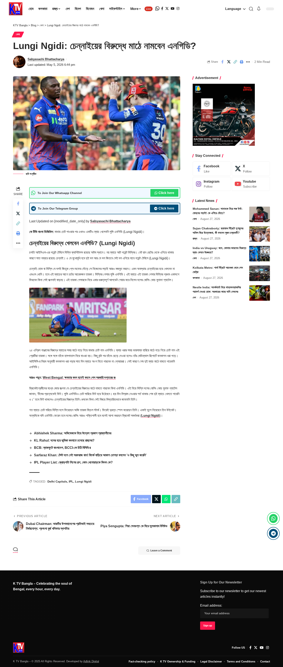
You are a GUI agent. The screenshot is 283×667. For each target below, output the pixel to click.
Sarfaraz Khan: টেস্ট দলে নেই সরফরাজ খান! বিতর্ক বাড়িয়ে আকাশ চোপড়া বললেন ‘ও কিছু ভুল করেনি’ (90, 455)
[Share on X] (229, 62)
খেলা (18, 34)
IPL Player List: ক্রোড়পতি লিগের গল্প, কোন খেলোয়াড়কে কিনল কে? (73, 462)
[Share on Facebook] (222, 62)
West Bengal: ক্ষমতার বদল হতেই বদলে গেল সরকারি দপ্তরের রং (79, 377)
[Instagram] (177, 8)
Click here (166, 193)
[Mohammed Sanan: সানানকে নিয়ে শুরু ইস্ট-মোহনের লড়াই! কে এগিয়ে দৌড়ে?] (259, 214)
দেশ (194, 297)
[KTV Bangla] (18, 647)
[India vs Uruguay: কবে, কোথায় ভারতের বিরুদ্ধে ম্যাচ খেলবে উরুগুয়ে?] (259, 253)
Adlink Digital (91, 661)
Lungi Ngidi (150, 415)
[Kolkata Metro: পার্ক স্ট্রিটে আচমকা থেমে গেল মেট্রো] (259, 273)
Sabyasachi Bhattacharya (46, 59)
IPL (71, 481)
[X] (167, 8)
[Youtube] (251, 184)
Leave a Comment (161, 550)
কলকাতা (196, 277)
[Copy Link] (235, 62)
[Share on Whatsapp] (166, 499)
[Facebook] (162, 8)
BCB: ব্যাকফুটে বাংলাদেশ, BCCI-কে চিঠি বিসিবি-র (62, 447)
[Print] (241, 62)
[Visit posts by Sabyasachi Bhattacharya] (19, 62)
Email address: (211, 605)
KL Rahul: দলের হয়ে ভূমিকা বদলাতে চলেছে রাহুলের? (64, 440)
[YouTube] (172, 8)
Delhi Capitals (57, 481)
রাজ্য (195, 238)
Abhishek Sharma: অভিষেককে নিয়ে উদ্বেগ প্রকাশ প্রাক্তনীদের (72, 433)
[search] (251, 8)
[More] (248, 62)
